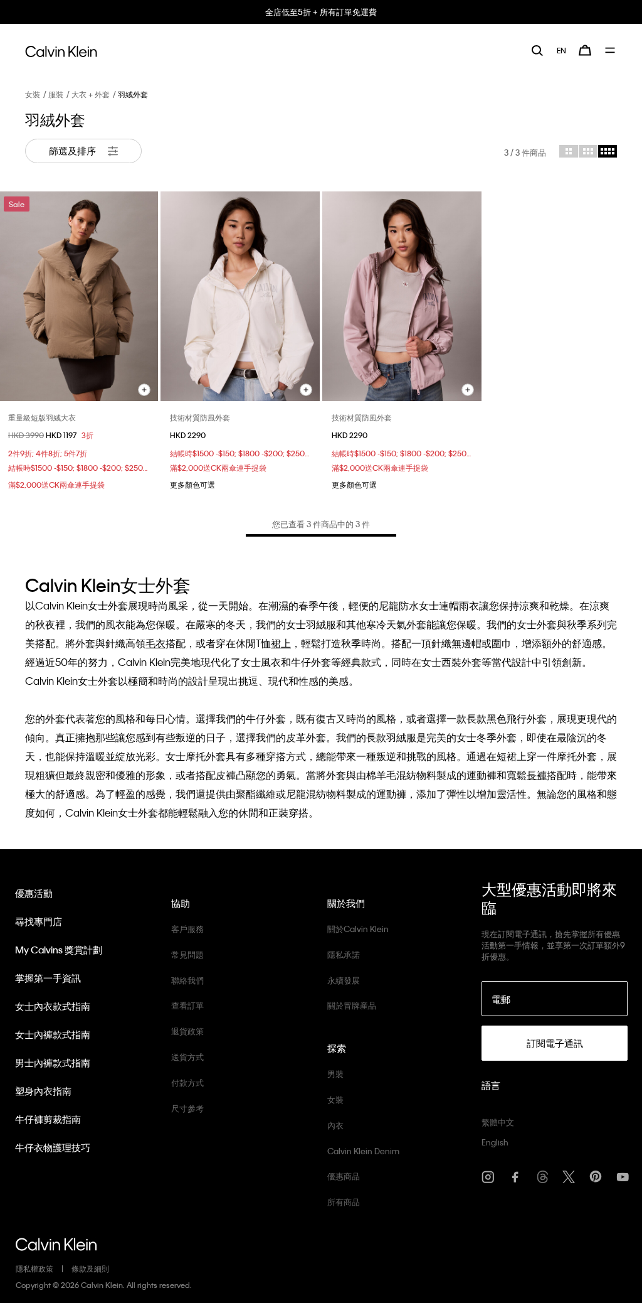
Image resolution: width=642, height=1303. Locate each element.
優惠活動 (34, 893)
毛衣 (155, 643)
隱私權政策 (34, 1268)
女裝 (32, 94)
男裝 (335, 1073)
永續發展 (343, 980)
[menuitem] (561, 50)
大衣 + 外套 (90, 94)
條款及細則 (90, 1268)
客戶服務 (187, 928)
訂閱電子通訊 (555, 1043)
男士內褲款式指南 (52, 1062)
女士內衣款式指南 (52, 1006)
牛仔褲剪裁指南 (48, 1119)
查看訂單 (187, 1005)
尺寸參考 (187, 1108)
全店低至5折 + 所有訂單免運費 (321, 11)
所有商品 (343, 1201)
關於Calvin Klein (358, 928)
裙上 (281, 643)
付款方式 (187, 1082)
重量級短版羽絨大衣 (42, 417)
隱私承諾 (343, 954)
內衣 (335, 1125)
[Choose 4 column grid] (607, 151)
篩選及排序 (73, 150)
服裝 (55, 94)
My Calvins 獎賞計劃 (58, 949)
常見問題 (187, 954)
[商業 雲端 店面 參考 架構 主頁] (61, 49)
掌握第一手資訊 (48, 978)
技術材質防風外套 (200, 417)
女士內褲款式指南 (52, 1034)
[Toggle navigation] (611, 50)
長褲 (537, 774)
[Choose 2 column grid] (568, 151)
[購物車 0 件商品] (585, 50)
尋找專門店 (38, 921)
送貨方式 (187, 1056)
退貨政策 (187, 1031)
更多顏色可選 (192, 485)
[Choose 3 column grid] (588, 151)
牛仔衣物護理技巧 (52, 1147)
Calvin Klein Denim (363, 1150)
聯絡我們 (187, 980)
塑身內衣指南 (43, 1091)
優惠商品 (343, 1176)
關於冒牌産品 (351, 1005)
